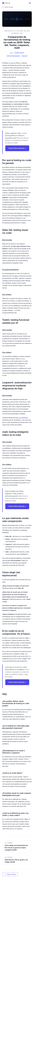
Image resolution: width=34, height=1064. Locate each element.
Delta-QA (24, 56)
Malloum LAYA (18, 33)
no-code (11, 63)
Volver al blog (9, 7)
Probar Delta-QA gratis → (17, 148)
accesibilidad (23, 417)
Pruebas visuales (19, 52)
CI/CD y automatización (13, 56)
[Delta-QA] (6, 3)
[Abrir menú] (30, 3)
